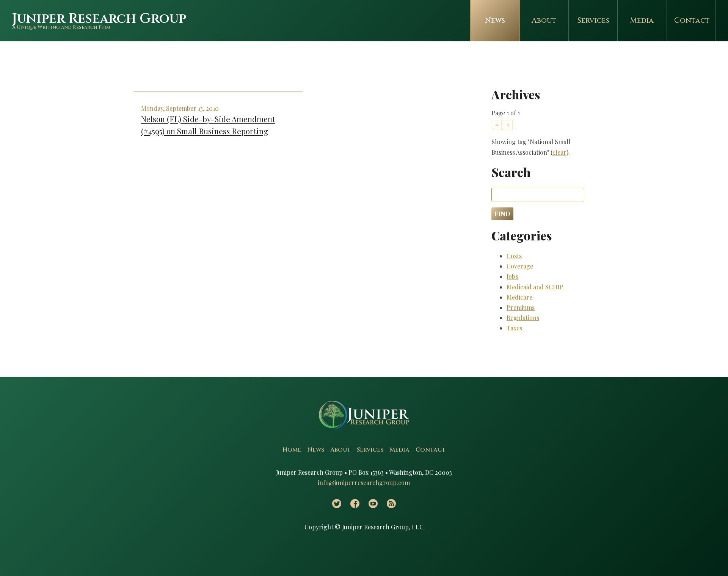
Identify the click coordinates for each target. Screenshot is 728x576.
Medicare (519, 297)
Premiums (521, 307)
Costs (514, 256)
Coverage (520, 266)
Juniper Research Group (99, 19)
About (544, 20)
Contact (692, 20)
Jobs (512, 276)
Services (593, 20)
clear (559, 152)
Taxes (514, 328)
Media (642, 20)
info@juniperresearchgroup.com (364, 483)
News (495, 20)
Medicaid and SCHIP (535, 287)
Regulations (523, 318)
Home (291, 450)
